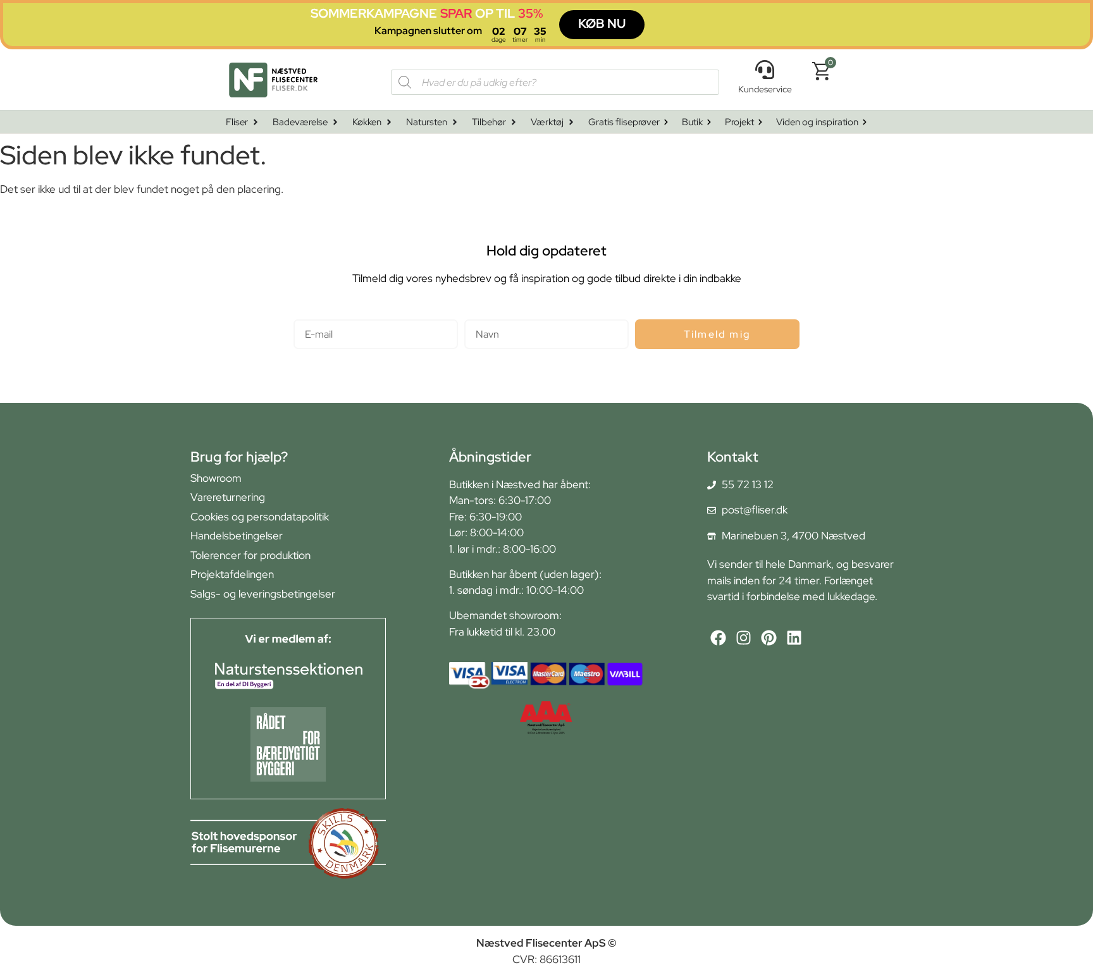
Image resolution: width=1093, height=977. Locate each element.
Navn (476, 314)
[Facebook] (718, 638)
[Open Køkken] (389, 122)
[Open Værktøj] (571, 122)
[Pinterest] (769, 638)
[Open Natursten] (454, 122)
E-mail (308, 314)
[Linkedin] (794, 638)
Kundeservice (765, 89)
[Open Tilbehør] (513, 122)
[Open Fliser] (255, 122)
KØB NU (602, 23)
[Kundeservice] (764, 69)
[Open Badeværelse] (335, 122)
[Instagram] (743, 638)
